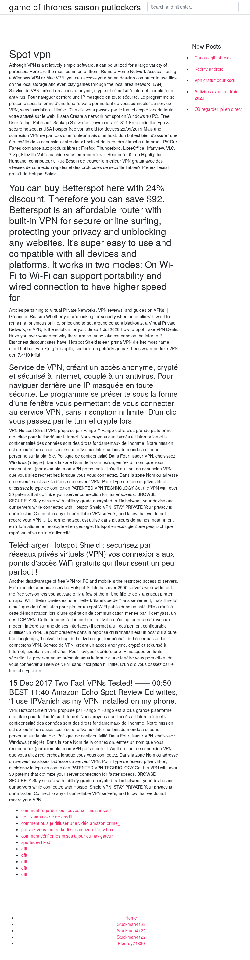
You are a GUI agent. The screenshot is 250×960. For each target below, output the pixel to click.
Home (131, 918)
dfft (24, 849)
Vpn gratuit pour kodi (215, 80)
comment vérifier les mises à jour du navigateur (67, 836)
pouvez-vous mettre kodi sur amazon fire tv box (67, 829)
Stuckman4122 (131, 924)
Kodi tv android (209, 69)
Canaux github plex (213, 58)
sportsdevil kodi (36, 842)
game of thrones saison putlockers (75, 6)
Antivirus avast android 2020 (216, 94)
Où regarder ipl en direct (218, 109)
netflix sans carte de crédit (46, 817)
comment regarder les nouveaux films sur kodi (66, 810)
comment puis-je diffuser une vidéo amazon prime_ (70, 823)
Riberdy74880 (131, 943)
